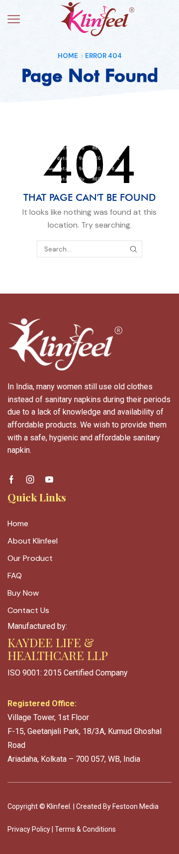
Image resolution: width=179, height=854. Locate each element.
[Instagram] (30, 480)
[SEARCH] (133, 249)
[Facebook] (11, 480)
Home (68, 56)
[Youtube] (49, 480)
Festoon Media (135, 806)
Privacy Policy (28, 829)
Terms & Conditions (85, 829)
